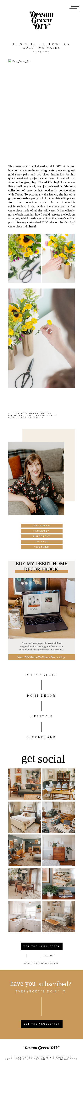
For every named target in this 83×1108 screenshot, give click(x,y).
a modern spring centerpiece (43, 170)
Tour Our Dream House (32, 413)
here (32, 226)
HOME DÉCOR (41, 695)
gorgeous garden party (23, 198)
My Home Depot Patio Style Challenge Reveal (32, 416)
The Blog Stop (65, 1059)
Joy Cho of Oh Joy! (45, 182)
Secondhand (41, 737)
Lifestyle (41, 716)
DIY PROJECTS (41, 674)
